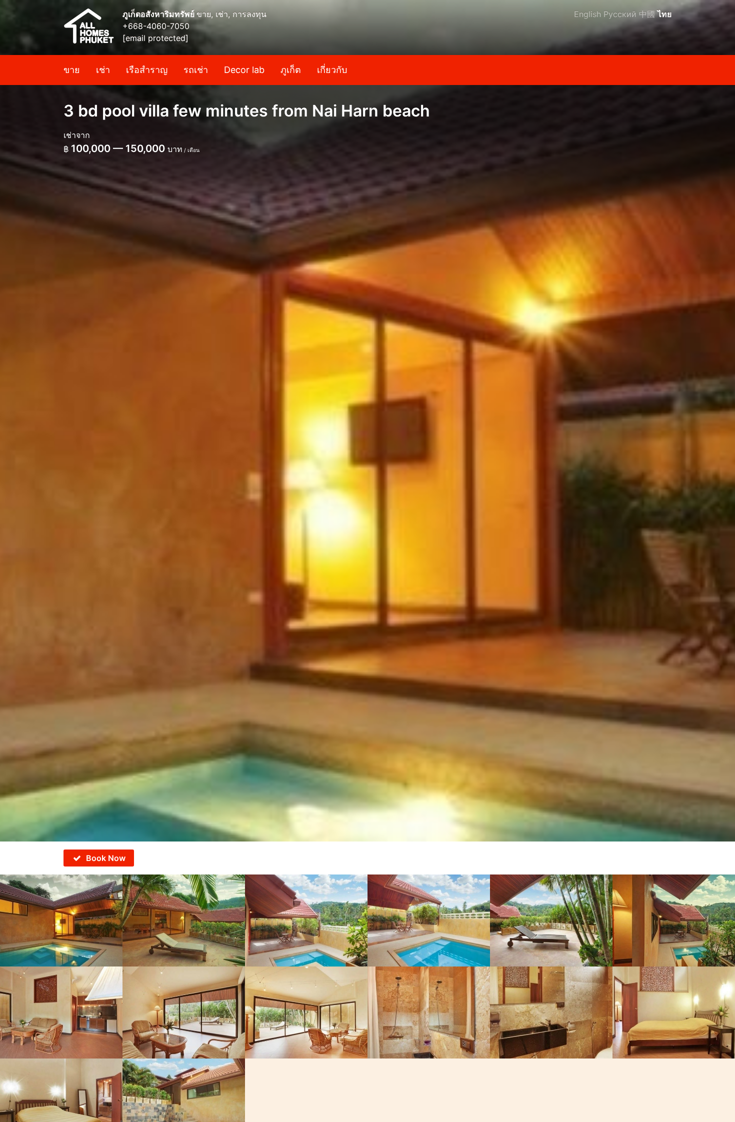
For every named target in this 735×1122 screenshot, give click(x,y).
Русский (620, 14)
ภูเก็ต (290, 69)
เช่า (103, 69)
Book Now (106, 858)
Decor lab (244, 69)
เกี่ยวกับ (332, 69)
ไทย (665, 14)
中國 (647, 14)
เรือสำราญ (147, 69)
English (587, 14)
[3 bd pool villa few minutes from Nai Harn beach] (367, 421)
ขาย (72, 69)
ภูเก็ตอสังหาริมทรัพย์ (159, 14)
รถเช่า (196, 69)
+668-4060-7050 (156, 26)
